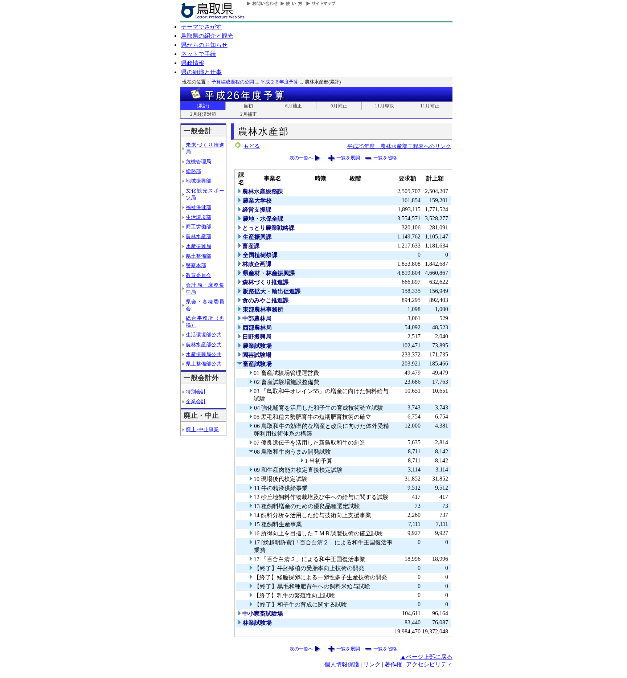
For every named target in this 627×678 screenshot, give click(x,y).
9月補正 (339, 106)
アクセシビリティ (429, 664)
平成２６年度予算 (279, 82)
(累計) (203, 106)
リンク (372, 664)
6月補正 (293, 106)
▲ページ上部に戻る (426, 657)
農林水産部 (198, 236)
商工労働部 (198, 226)
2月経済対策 (203, 114)
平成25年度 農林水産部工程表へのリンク (399, 146)
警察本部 (196, 265)
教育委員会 (198, 275)
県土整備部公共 (203, 364)
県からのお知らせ (204, 45)
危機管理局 (198, 161)
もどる (251, 146)
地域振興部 (198, 181)
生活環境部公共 (203, 335)
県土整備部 (198, 256)
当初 (248, 106)
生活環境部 (198, 217)
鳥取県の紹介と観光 (207, 36)
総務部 (193, 171)
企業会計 (196, 401)
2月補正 (248, 114)
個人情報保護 (341, 664)
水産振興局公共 (203, 354)
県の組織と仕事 (201, 72)
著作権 (393, 664)
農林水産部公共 (203, 344)
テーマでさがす (201, 27)
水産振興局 (198, 246)
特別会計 (196, 392)
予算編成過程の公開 (233, 82)
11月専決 (384, 106)
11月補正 (429, 106)
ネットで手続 (198, 54)
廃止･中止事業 (202, 429)
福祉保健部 (198, 207)
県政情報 (192, 63)
